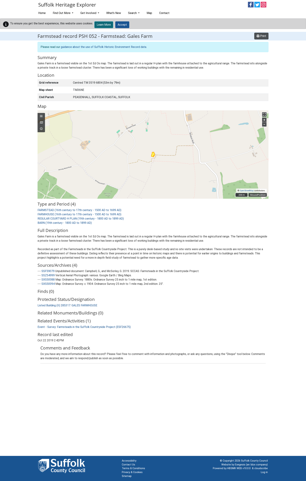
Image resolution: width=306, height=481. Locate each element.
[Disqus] (153, 410)
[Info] (41, 129)
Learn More (104, 24)
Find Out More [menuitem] (62, 13)
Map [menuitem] (149, 13)
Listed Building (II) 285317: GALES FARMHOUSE (67, 305)
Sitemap (127, 476)
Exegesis (240, 464)
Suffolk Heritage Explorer (67, 4)
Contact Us (128, 464)
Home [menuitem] (42, 13)
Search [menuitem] (132, 13)
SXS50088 (48, 279)
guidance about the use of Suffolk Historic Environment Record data (103, 47)
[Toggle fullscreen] (264, 114)
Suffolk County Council (254, 460)
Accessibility (129, 460)
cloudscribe (261, 468)
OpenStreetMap (247, 191)
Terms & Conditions (133, 468)
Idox (252, 464)
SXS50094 (48, 283)
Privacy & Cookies (132, 472)
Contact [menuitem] (164, 13)
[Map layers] (41, 116)
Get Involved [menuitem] (88, 13)
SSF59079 (48, 271)
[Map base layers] (41, 122)
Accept (122, 24)
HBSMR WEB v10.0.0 (239, 468)
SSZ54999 (48, 275)
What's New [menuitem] (113, 13)
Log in (264, 472)
